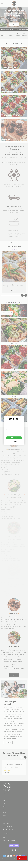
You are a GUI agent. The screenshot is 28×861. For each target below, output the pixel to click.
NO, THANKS (14, 441)
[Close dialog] (23, 417)
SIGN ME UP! (14, 437)
